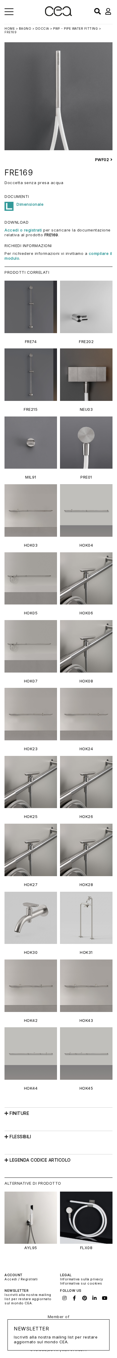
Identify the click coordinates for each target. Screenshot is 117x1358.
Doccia (42, 28)
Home (9, 28)
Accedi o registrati (23, 230)
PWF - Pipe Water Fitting (75, 28)
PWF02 (102, 159)
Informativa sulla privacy (81, 1279)
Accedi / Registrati (21, 1279)
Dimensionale (30, 204)
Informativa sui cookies (81, 1283)
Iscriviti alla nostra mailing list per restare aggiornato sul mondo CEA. (28, 1299)
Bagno (25, 28)
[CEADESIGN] (58, 15)
